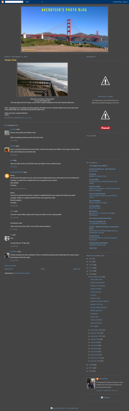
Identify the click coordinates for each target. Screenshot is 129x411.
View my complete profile (107, 390)
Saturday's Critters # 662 (97, 245)
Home (43, 269)
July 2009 (94, 342)
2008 (91, 365)
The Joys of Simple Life (97, 221)
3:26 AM (13, 167)
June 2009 (94, 345)
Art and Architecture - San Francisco (102, 169)
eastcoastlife (94, 179)
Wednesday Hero (96, 310)
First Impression (95, 292)
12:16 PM (14, 218)
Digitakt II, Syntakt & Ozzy (97, 176)
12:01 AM (28, 118)
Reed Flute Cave (95, 208)
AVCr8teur (13, 252)
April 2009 (94, 352)
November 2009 (96, 330)
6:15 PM (13, 229)
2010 (91, 271)
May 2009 (94, 349)
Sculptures (94, 314)
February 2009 (96, 358)
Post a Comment (10, 266)
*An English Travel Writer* (98, 166)
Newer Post (9, 269)
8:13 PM (13, 155)
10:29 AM (14, 246)
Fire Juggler (94, 326)
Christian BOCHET (16, 172)
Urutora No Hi (94, 236)
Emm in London (94, 186)
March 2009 (95, 355)
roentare (13, 129)
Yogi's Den (93, 248)
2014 (91, 259)
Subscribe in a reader (105, 96)
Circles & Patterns (96, 320)
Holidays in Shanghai (97, 286)
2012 (91, 265)
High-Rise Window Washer (99, 301)
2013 (91, 262)
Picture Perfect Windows (98, 307)
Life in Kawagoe (95, 201)
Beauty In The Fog (96, 304)
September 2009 (97, 336)
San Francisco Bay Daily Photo (100, 218)
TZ (11, 235)
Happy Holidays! (96, 289)
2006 (91, 371)
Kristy (12, 211)
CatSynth (92, 174)
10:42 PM (14, 260)
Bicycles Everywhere (97, 283)
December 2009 (96, 277)
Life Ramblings (94, 206)
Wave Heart (93, 171)
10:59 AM (14, 206)
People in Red (95, 298)
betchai (12, 146)
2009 (91, 274)
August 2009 (95, 339)
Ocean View (10, 60)
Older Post (76, 269)
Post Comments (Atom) (22, 273)
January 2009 (96, 361)
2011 (91, 268)
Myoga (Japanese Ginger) (98, 202)
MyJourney (93, 211)
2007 (91, 368)
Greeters (93, 295)
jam (11, 160)
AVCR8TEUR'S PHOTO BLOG (64, 10)
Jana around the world (97, 194)
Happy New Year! (96, 279)
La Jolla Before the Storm (97, 223)
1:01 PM (13, 141)
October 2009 (95, 333)
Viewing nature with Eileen (98, 243)
